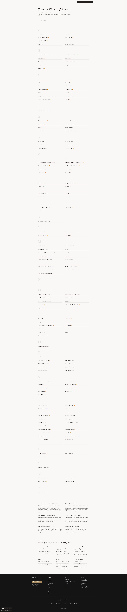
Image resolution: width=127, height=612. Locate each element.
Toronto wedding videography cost (44, 551)
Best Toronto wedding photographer (80, 567)
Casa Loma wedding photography (61, 551)
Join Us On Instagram (36, 581)
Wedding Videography (84, 587)
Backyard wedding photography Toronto (80, 548)
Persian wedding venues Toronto (61, 566)
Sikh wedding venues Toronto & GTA (62, 563)
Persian (49, 590)
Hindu (49, 586)
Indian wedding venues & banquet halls (62, 561)
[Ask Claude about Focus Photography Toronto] (9, 610)
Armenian (49, 579)
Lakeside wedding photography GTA (80, 549)
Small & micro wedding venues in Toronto (81, 554)
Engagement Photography (84, 586)
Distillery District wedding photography (62, 553)
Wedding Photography (84, 584)
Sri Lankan (49, 593)
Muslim (49, 588)
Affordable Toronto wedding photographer (45, 553)
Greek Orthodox (50, 583)
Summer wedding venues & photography (45, 563)
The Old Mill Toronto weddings (61, 549)
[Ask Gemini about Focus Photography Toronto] (11, 610)
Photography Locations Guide (70, 581)
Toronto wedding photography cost (44, 549)
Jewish (49, 587)
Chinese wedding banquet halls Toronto (62, 564)
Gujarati (49, 584)
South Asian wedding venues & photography (63, 568)
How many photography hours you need (80, 563)
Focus (33, 2)
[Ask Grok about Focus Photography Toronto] (10, 610)
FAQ (65, 585)
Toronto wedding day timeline (78, 561)
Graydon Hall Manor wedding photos (62, 548)
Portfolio (66, 583)
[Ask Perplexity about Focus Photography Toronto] (8, 610)
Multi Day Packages (84, 580)
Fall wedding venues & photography (44, 564)
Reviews (68, 587)
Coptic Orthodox (50, 581)
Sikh (48, 591)
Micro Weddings (83, 583)
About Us (66, 577)
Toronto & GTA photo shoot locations (80, 556)
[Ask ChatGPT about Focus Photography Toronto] (7, 610)
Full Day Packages (83, 579)
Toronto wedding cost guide (79, 530)
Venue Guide (67, 579)
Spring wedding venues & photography (45, 561)
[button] (12, 607)
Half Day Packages (83, 581)
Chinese (49, 580)
